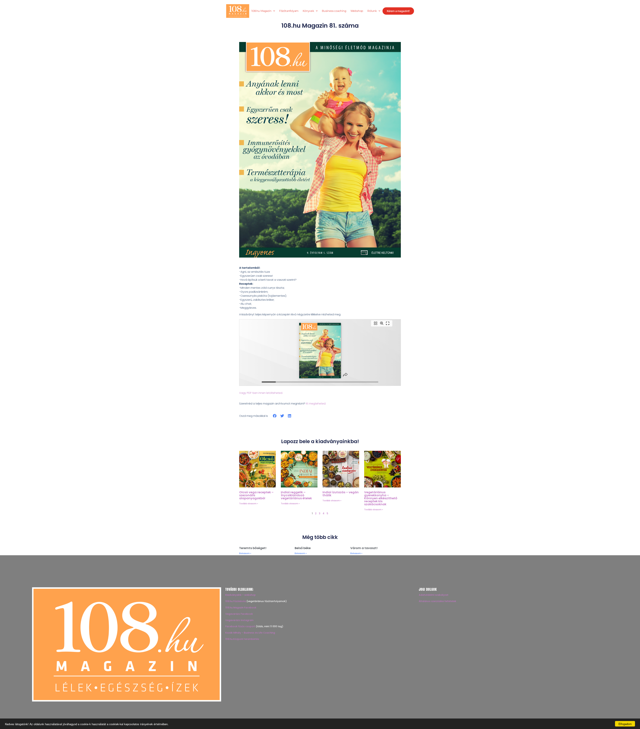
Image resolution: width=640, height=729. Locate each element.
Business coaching (334, 11)
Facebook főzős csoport (240, 626)
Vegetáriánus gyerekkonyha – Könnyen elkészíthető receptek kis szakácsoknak (380, 498)
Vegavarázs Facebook (239, 614)
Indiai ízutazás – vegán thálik (340, 493)
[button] (275, 416)
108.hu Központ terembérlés (242, 639)
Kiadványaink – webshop (240, 595)
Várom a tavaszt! (364, 548)
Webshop (356, 11)
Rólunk (372, 11)
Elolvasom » (245, 553)
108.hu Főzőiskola (235, 601)
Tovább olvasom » (248, 503)
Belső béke (303, 548)
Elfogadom (625, 724)
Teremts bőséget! (252, 548)
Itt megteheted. (316, 403)
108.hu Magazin (261, 11)
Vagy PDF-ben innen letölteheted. (261, 393)
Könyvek (308, 11)
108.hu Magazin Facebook (240, 607)
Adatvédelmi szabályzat (433, 595)
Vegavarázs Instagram (239, 620)
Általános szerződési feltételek (437, 601)
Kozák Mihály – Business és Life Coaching (250, 632)
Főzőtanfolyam (288, 11)
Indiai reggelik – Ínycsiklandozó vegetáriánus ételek (296, 495)
